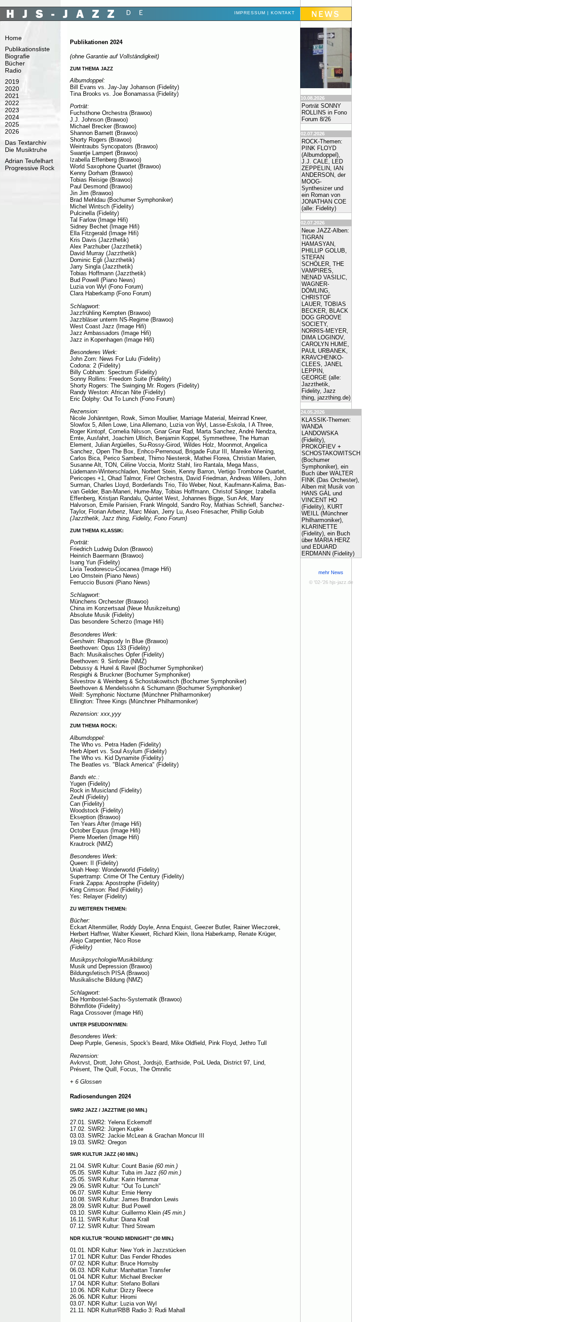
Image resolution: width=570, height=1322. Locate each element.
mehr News (330, 572)
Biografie (17, 56)
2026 (12, 131)
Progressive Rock (29, 167)
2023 (12, 110)
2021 (12, 95)
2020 (12, 88)
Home (13, 37)
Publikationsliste (27, 49)
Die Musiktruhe (26, 149)
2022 (12, 102)
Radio (13, 70)
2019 (12, 81)
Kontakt (283, 12)
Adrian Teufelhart (29, 160)
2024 (12, 117)
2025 (12, 124)
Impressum (249, 12)
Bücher (15, 63)
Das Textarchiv (25, 142)
